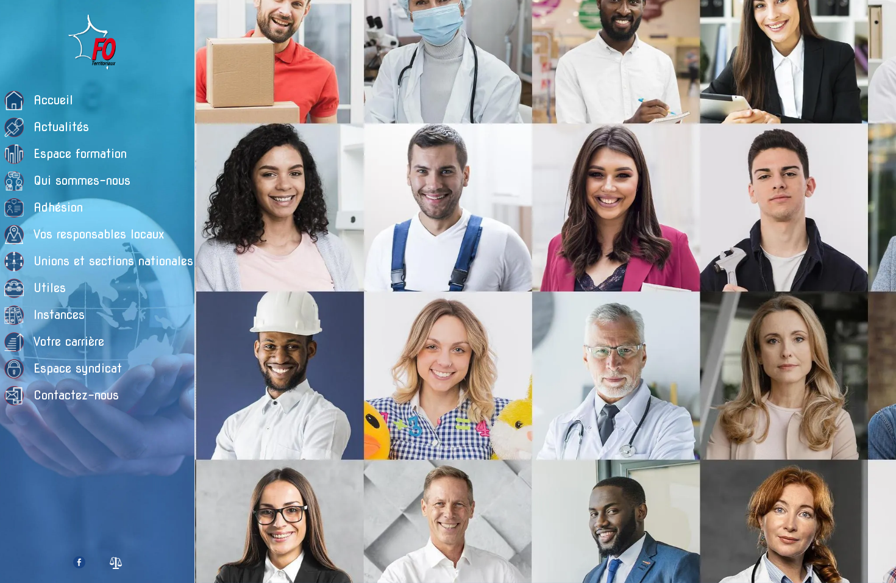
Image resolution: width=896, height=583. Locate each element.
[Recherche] (871, 19)
